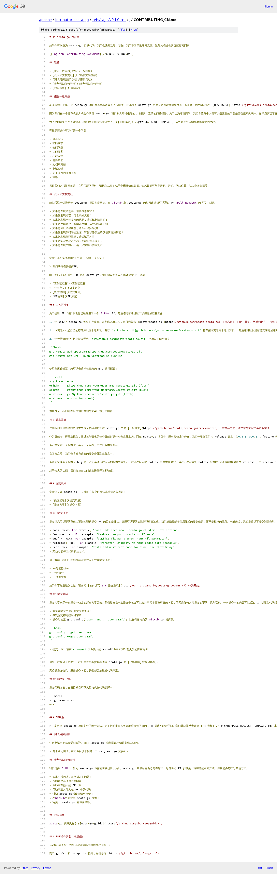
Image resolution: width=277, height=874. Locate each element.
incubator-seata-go (72, 19)
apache (45, 19)
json (269, 868)
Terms (47, 868)
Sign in (268, 6)
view (133, 29)
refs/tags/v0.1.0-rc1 (109, 19)
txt (260, 868)
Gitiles (24, 868)
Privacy (35, 868)
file (122, 29)
